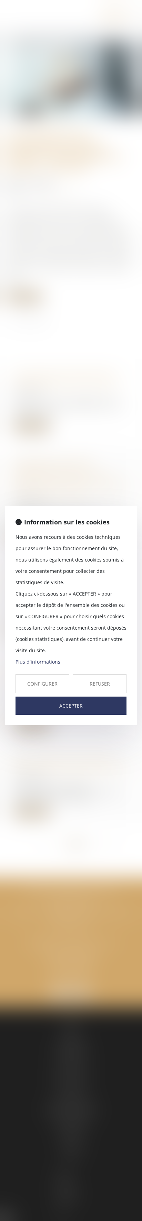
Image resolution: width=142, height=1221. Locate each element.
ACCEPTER (71, 705)
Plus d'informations (38, 661)
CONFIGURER (42, 683)
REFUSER (100, 683)
